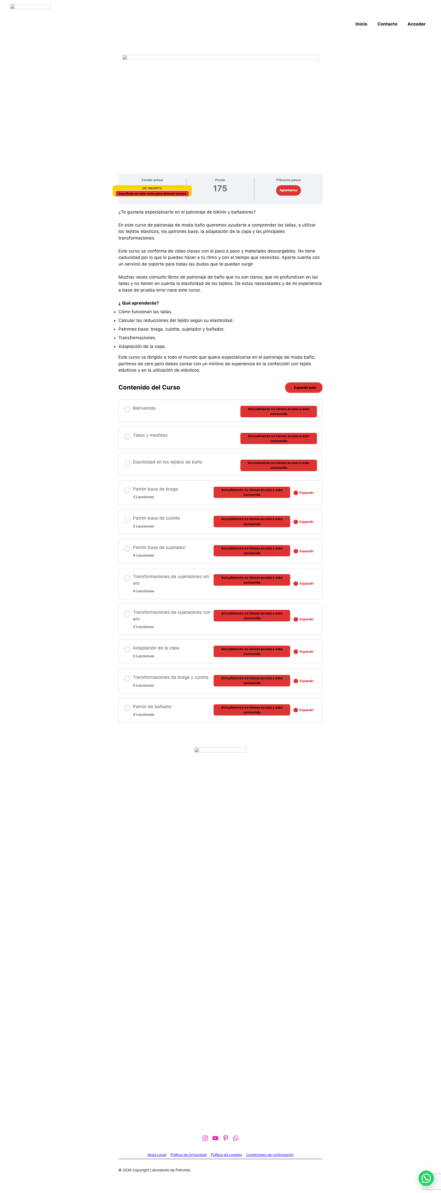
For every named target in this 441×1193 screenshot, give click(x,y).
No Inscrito (152, 188)
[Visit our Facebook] (205, 1138)
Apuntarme (288, 190)
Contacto (387, 24)
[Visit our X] (236, 1138)
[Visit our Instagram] (226, 1138)
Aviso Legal (157, 1154)
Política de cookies (226, 1154)
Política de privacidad (188, 1154)
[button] (426, 1178)
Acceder (417, 24)
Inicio (361, 24)
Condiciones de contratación (270, 1154)
